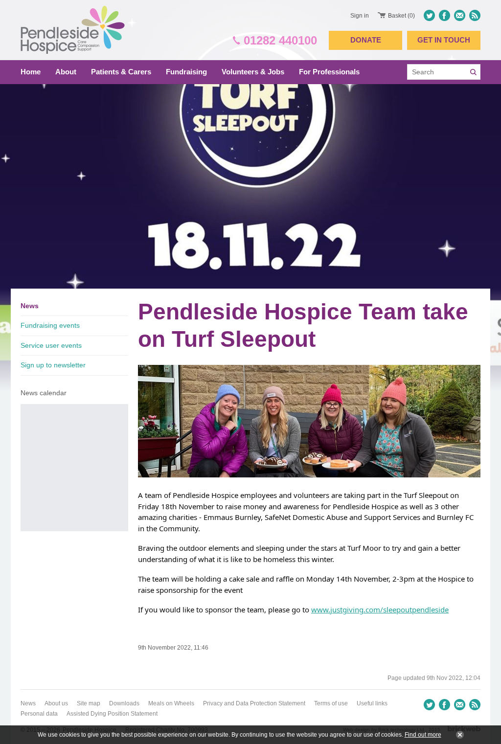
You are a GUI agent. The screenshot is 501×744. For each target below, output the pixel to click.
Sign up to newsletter (53, 365)
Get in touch (443, 40)
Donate (365, 40)
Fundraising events (50, 325)
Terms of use (331, 703)
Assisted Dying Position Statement (112, 713)
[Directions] (459, 15)
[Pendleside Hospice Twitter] (430, 15)
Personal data (39, 713)
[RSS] (473, 15)
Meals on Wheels (171, 703)
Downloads (124, 703)
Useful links (372, 703)
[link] (365, 506)
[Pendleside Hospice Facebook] (444, 15)
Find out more (423, 734)
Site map (88, 703)
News (30, 306)
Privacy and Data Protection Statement (254, 703)
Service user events (51, 345)
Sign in (359, 15)
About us (56, 703)
